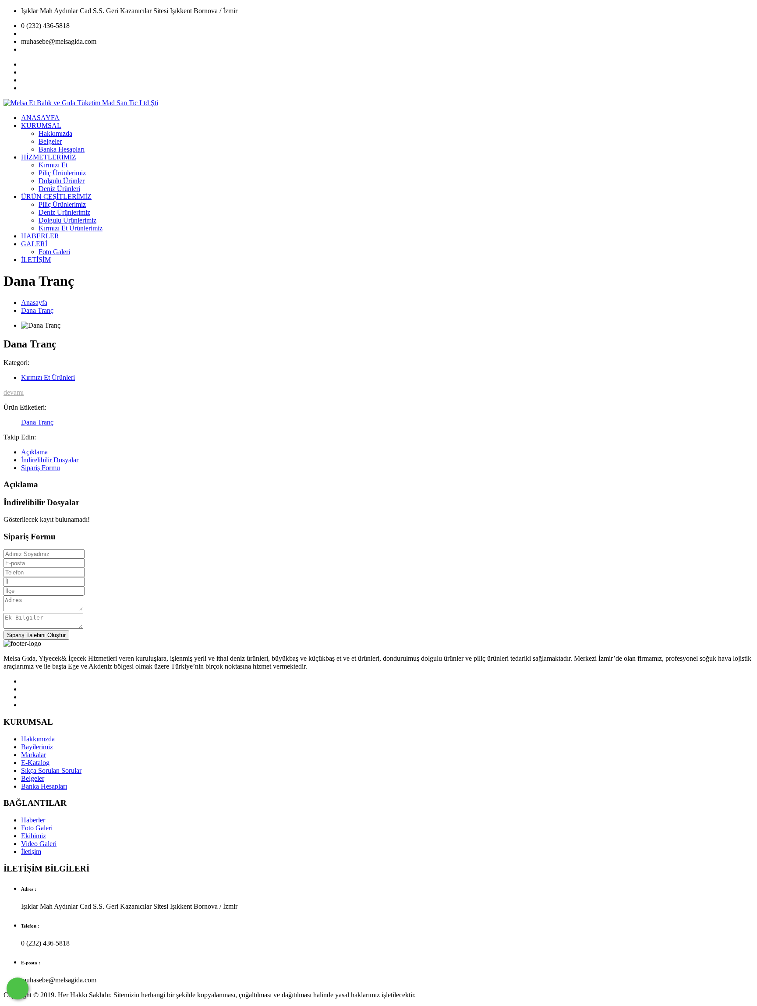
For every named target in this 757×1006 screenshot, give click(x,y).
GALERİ (34, 244)
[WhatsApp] (17, 988)
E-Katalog (35, 762)
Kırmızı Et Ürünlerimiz (71, 228)
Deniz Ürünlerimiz (64, 212)
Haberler (33, 820)
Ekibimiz (33, 836)
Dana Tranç (37, 310)
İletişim (31, 851)
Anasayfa (34, 302)
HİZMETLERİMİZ (48, 157)
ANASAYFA (40, 117)
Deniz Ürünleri (59, 188)
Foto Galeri (54, 251)
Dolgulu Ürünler (62, 180)
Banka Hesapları (62, 149)
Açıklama (34, 452)
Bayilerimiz (37, 747)
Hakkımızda (55, 133)
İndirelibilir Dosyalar (49, 460)
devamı (14, 392)
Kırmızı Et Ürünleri (48, 377)
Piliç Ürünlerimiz (62, 173)
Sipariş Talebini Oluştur (36, 635)
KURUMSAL (41, 125)
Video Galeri (39, 843)
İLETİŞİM (36, 259)
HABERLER (40, 236)
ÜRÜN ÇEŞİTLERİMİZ (56, 196)
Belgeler (50, 141)
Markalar (33, 754)
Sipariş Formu (40, 467)
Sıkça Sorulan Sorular (51, 770)
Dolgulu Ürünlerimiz (67, 220)
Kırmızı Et (53, 165)
